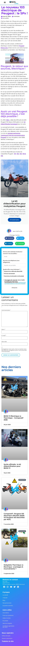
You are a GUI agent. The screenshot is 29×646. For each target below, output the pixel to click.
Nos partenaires (7, 603)
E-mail (3, 335)
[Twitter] (14, 586)
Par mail (5, 581)
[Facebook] (4, 586)
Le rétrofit (5, 595)
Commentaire (6, 310)
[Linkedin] (18, 586)
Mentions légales (7, 623)
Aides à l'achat (7, 618)
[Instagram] (7, 586)
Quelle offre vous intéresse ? (11, 269)
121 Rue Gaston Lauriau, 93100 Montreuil (14, 584)
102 (18, 154)
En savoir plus (14, 219)
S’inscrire (14, 287)
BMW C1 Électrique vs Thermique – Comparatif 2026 (13, 418)
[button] (4, 2)
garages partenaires (14, 133)
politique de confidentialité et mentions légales (15, 283)
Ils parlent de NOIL (8, 605)
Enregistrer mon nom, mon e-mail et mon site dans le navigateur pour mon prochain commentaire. (14, 350)
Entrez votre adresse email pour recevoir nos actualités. (12, 252)
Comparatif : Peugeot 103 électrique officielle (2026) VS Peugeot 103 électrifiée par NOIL (14, 516)
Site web (4, 341)
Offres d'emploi (6, 635)
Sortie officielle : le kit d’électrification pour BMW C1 (12, 466)
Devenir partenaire (7, 638)
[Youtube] (11, 586)
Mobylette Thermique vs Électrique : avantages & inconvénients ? (13, 567)
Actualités (6, 18)
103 (21, 154)
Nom (3, 329)
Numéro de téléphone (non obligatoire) (11, 261)
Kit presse (5, 620)
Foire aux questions (8, 615)
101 (15, 154)
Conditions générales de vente (8, 626)
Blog (4, 600)
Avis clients (6, 612)
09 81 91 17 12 (6, 583)
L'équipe (5, 597)
